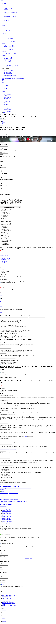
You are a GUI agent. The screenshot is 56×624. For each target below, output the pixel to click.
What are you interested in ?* (4, 150)
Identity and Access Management (8, 73)
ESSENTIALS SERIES (4, 55)
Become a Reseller (6, 95)
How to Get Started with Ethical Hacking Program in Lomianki (8, 358)
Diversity (5, 86)
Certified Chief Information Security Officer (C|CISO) (11, 12)
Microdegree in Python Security (8, 71)
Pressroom (5, 87)
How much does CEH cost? (4, 410)
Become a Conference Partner (7, 97)
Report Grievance (4, 611)
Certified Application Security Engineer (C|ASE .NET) (11, 65)
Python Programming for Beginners (8, 70)
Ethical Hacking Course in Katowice (6, 513)
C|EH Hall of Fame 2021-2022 (8, 108)
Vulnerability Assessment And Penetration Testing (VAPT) (9, 595)
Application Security (4, 597)
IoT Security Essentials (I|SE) (7, 61)
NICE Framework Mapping (7, 101)
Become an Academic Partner (7, 94)
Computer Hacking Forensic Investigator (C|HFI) (10, 16)
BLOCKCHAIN (3, 43)
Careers (3, 121)
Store (4, 102)
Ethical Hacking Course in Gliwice (6, 520)
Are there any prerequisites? (4, 400)
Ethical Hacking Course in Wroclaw (6, 510)
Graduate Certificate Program (6, 78)
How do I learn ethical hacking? (4, 423)
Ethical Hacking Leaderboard (7, 111)
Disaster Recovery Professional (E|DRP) (9, 49)
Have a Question (6, 104)
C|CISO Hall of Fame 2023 (7, 109)
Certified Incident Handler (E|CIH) (8, 30)
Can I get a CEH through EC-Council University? (6, 444)
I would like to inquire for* (3, 149)
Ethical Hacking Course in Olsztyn (6, 523)
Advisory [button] (3, 79)
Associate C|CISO (6, 13)
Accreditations (5, 88)
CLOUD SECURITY (4, 33)
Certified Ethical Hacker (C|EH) (8, 8)
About (3, 80)
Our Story (3, 82)
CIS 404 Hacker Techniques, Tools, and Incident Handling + (8, 449)
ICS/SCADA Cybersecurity (7, 20)
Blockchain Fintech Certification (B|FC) (9, 45)
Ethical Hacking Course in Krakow (6, 511)
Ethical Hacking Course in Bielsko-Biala (7, 521)
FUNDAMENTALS (4, 51)
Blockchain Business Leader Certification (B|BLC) (10, 46)
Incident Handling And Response (6, 598)
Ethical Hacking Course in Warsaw (6, 509)
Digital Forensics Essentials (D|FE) (8, 58)
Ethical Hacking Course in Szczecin (6, 518)
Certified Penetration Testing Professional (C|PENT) (8, 605)
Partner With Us (3, 91)
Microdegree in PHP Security (7, 72)
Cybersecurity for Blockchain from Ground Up (10, 75)
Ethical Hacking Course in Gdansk (6, 512)
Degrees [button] (3, 77)
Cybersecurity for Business (7, 76)
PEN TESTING (3, 25)
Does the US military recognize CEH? (5, 458)
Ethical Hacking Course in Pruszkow (7, 516)
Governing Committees (7, 84)
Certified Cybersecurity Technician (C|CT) (9, 41)
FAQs (3, 123)
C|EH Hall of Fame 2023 (7, 107)
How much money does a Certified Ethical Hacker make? (7, 414)
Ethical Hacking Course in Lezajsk (6, 515)
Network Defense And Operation (6, 596)
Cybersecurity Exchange (7, 110)
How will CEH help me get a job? (4, 438)
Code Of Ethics (6, 85)
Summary (3, 120)
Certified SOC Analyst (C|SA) (7, 31)
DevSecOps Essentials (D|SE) (7, 59)
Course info (3, 122)
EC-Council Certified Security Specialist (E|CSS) (10, 53)
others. (35, 398)
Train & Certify (4, 3)
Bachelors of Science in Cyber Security (15, 78)
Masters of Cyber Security (23, 78)
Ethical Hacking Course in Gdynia (6, 517)
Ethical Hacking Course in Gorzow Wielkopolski (8, 522)
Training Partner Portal (6, 103)
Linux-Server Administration (7, 74)
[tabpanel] (28, 320)
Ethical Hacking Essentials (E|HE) (8, 57)
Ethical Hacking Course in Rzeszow (6, 519)
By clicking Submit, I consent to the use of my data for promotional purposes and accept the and (16, 558)
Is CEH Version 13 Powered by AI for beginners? (6, 395)
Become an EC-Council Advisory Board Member (10, 96)
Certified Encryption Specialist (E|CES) (9, 23)
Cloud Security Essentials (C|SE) (8, 60)
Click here (26, 436)
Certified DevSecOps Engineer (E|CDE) (9, 38)
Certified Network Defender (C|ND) (8, 19)
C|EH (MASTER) (6, 9)
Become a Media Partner (7, 98)
